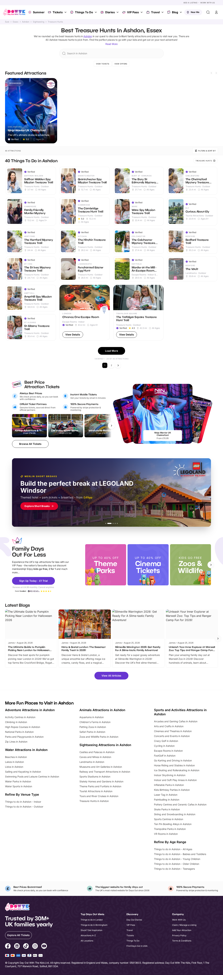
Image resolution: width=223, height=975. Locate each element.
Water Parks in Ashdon (18, 781)
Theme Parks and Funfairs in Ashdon (100, 786)
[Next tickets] (111, 425)
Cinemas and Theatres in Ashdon (173, 731)
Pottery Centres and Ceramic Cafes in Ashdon (180, 804)
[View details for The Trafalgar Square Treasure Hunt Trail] (138, 313)
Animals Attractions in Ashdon (102, 710)
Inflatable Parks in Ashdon (169, 784)
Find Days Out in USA (136, 946)
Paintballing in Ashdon (166, 799)
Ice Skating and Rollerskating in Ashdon (176, 770)
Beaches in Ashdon (16, 756)
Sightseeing (38, 22)
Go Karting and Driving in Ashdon (173, 760)
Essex (15, 22)
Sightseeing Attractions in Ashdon (105, 745)
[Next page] (118, 365)
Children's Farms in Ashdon (94, 722)
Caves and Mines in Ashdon (95, 756)
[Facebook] (8, 946)
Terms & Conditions (181, 940)
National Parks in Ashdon (19, 731)
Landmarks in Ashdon (91, 761)
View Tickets (102, 64)
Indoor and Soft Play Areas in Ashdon (175, 780)
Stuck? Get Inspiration (91, 930)
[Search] (208, 12)
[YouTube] (44, 946)
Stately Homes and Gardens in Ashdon (101, 781)
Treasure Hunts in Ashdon (94, 800)
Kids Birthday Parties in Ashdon (172, 789)
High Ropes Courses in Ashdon (22, 726)
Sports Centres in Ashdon (168, 819)
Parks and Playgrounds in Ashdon (24, 736)
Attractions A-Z (88, 935)
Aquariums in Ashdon (91, 717)
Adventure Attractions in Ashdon (30, 710)
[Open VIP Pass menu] (142, 12)
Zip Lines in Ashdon (16, 741)
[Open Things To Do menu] (96, 12)
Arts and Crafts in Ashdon (168, 726)
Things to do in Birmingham (94, 925)
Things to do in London (92, 919)
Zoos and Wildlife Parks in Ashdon (98, 736)
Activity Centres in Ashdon (20, 717)
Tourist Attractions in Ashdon (95, 791)
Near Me (195, 12)
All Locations (87, 940)
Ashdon (25, 22)
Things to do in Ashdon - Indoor (23, 801)
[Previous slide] (211, 73)
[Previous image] (63, 297)
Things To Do (84, 12)
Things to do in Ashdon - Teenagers (174, 868)
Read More (111, 43)
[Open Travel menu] (162, 12)
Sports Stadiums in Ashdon (94, 776)
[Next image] (105, 297)
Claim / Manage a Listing (184, 925)
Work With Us (207, 3)
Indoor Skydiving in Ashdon (169, 775)
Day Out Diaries (134, 919)
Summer (39, 12)
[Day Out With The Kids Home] (14, 12)
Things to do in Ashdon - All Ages (173, 849)
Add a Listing (190, 3)
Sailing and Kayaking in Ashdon (23, 771)
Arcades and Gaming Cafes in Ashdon (175, 721)
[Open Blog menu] (181, 12)
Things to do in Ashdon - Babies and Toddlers (180, 854)
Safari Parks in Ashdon (92, 731)
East (7, 22)
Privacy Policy (179, 935)
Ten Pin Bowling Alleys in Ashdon (172, 824)
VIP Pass (133, 12)
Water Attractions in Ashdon (26, 750)
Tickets (58, 12)
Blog (175, 12)
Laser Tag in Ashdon (165, 794)
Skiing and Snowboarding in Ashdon (174, 814)
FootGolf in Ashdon (164, 755)
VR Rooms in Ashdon (166, 833)
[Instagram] (35, 946)
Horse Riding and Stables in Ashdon (174, 765)
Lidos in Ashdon (14, 766)
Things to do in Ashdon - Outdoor (24, 806)
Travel (155, 12)
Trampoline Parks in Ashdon (170, 828)
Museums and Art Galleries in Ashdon (100, 766)
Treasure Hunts (55, 22)
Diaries (110, 12)
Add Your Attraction (181, 930)
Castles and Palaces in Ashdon (96, 752)
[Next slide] (216, 73)
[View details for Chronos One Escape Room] (84, 313)
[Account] (216, 12)
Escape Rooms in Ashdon (168, 750)
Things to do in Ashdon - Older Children (176, 863)
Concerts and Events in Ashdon (172, 736)
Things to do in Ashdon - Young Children (177, 858)
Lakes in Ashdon (14, 761)
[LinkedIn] (17, 946)
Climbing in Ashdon (16, 722)
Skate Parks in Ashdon (167, 809)
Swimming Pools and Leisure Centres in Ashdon (32, 776)
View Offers (120, 64)
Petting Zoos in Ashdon (92, 726)
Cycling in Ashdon (164, 745)
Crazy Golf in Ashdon (166, 740)
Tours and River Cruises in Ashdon (98, 796)
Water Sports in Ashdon (18, 786)
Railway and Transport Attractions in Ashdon (104, 771)
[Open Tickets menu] (65, 12)
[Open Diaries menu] (118, 12)
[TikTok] (26, 946)
